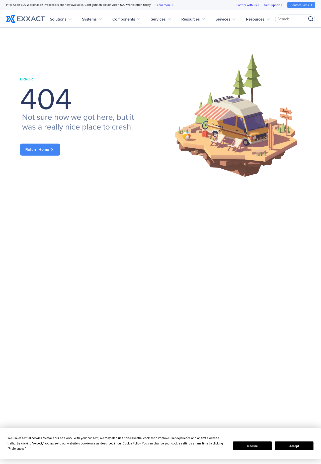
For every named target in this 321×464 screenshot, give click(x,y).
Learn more (164, 5)
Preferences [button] (17, 448)
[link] (85, 149)
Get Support (273, 5)
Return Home (40, 150)
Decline (252, 446)
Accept (294, 446)
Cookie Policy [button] (131, 443)
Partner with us (248, 5)
